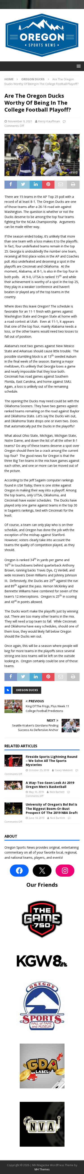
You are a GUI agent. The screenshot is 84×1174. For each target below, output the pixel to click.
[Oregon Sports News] (42, 59)
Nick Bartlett (57, 791)
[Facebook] (19, 871)
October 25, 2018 (39, 770)
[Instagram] (65, 871)
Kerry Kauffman (49, 121)
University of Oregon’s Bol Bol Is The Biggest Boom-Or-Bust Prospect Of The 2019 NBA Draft (52, 808)
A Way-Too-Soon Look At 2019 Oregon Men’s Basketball (50, 785)
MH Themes (42, 1169)
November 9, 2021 (20, 121)
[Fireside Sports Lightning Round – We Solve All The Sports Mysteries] (13, 761)
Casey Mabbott (64, 770)
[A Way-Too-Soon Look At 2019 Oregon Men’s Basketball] (13, 785)
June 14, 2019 (36, 817)
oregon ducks (27, 690)
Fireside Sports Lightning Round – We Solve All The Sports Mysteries (51, 761)
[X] (42, 871)
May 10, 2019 (36, 791)
